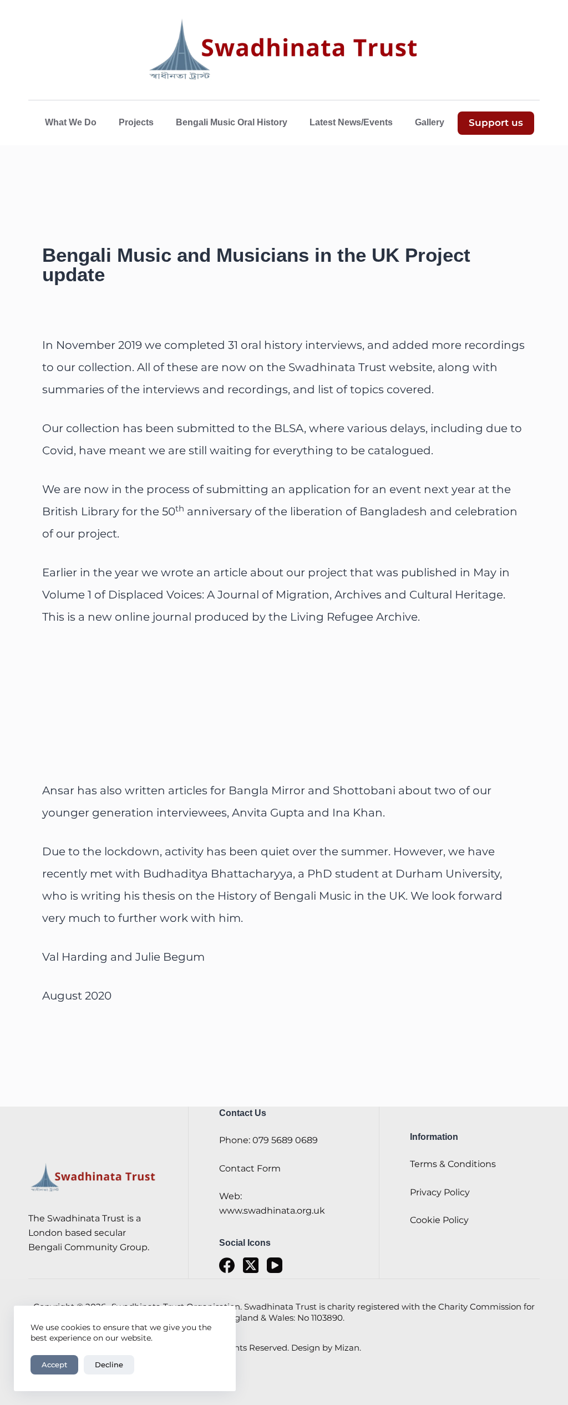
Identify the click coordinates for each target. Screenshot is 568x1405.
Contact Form (250, 1168)
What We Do (71, 122)
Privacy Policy (440, 1192)
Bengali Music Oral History (231, 122)
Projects (136, 122)
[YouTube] (274, 1265)
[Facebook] (227, 1265)
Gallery (429, 122)
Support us (496, 122)
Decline (109, 1364)
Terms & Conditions (453, 1164)
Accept (54, 1364)
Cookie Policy (439, 1220)
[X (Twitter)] (250, 1265)
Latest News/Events (351, 122)
